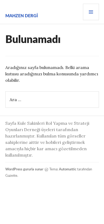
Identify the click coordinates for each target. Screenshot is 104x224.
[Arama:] (52, 99)
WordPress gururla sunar (24, 169)
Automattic (67, 169)
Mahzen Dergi (21, 16)
